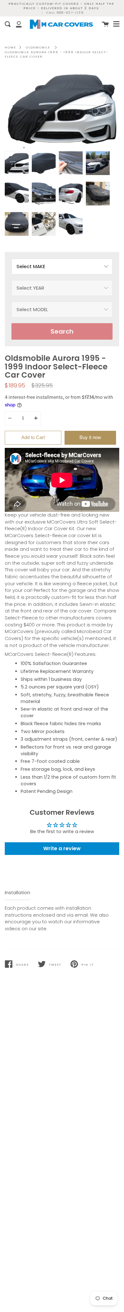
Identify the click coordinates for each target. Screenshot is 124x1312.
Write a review (62, 848)
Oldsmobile (38, 47)
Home (10, 47)
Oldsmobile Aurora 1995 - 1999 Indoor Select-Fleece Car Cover (56, 54)
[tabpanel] (62, 108)
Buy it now (90, 437)
